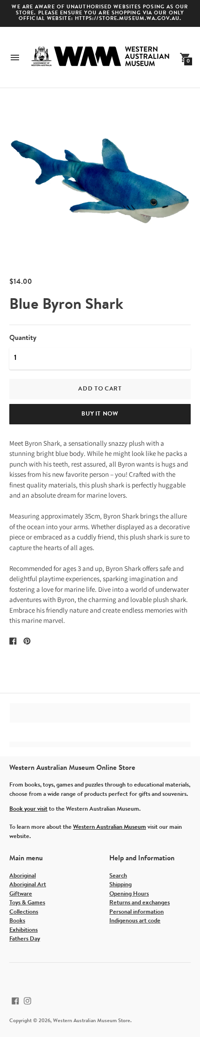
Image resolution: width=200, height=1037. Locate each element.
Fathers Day (24, 939)
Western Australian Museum (109, 827)
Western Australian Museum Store (91, 1021)
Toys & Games (27, 903)
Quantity (22, 338)
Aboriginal (22, 876)
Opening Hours (129, 894)
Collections (23, 912)
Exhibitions (23, 930)
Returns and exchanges (139, 903)
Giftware (20, 894)
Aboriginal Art (27, 885)
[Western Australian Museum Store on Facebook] (15, 1001)
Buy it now (100, 414)
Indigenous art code (134, 921)
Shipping (120, 885)
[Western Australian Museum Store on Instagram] (27, 1001)
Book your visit (28, 809)
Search (118, 876)
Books (17, 921)
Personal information (136, 912)
